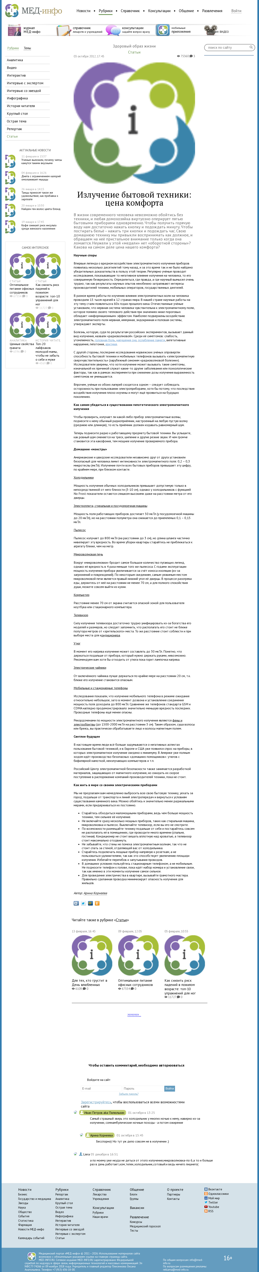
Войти (236, 10)
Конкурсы (136, 1222)
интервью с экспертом (25, 83)
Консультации (159, 10)
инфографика (17, 98)
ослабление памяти (151, 340)
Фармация (25, 1225)
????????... (134, 1015)
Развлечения (212, 10)
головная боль (105, 340)
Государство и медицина (34, 1199)
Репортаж (61, 1194)
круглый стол (17, 113)
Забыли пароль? (128, 1093)
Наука (22, 1207)
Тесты (134, 1230)
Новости (83, 10)
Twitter (213, 1202)
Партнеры (173, 1194)
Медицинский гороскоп (145, 1226)
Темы (27, 48)
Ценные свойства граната (22, 346)
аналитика (15, 60)
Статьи (121, 920)
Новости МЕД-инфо (31, 1229)
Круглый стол (64, 1203)
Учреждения (101, 1199)
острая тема (16, 121)
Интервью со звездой (69, 1229)
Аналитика (62, 1199)
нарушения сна (126, 340)
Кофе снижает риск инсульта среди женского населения (38, 225)
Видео (59, 1212)
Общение (186, 10)
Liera (87, 1154)
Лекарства (99, 1194)
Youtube (213, 1207)
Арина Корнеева (95, 893)
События (23, 1216)
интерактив (16, 75)
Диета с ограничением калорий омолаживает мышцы (41, 176)
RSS (210, 1211)
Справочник (130, 10)
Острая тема (63, 1207)
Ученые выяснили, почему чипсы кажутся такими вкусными (41, 160)
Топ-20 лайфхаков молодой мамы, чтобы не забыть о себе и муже (47, 351)
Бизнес (22, 1194)
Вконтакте (215, 1189)
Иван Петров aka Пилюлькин (104, 1113)
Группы (134, 1199)
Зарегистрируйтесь (96, 1102)
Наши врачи (100, 1217)
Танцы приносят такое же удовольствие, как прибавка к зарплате (39, 194)
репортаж (14, 128)
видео (12, 67)
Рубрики (106, 10)
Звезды (23, 1203)
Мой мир (214, 1198)
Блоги (133, 1194)
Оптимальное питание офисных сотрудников (22, 288)
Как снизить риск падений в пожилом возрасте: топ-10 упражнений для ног (48, 294)
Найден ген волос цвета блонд (41, 207)
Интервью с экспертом (70, 1234)
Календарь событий (31, 1238)
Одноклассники (218, 1194)
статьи (12, 136)
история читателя (21, 105)
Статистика (25, 1221)
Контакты (173, 1199)
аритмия (111, 344)
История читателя (67, 1225)
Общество (25, 1212)
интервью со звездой (24, 90)
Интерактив (63, 1221)
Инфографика (64, 1216)
